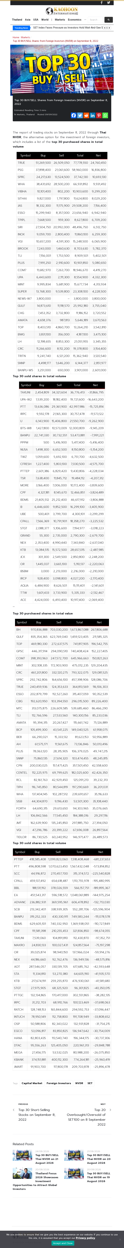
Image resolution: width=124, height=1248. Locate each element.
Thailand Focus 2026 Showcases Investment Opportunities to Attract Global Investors (35, 1181)
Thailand (30, 114)
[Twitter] (108, 2)
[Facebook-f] (101, 2)
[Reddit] (86, 115)
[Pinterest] (99, 115)
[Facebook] (74, 115)
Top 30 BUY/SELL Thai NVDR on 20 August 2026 (99, 1159)
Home (16, 37)
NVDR (79, 1083)
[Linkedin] (92, 115)
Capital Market (32, 1083)
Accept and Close (63, 1243)
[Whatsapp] (105, 115)
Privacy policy (85, 1238)
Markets (25, 37)
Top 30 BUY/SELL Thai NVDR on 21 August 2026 (47, 1159)
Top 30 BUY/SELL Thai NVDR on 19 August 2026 (98, 1177)
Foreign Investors (59, 1083)
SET (90, 1083)
